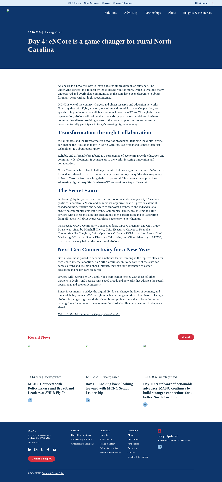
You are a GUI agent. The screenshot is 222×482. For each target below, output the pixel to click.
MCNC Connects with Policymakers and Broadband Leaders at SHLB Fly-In (51, 388)
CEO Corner (74, 3)
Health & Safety (107, 444)
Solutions (111, 13)
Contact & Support (122, 3)
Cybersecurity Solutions (82, 444)
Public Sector (106, 439)
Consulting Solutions (81, 435)
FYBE (130, 233)
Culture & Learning (109, 448)
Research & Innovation (111, 452)
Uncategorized (52, 32)
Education (104, 435)
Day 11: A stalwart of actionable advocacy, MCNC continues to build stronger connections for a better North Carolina (168, 390)
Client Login (201, 3)
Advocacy (131, 13)
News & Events (91, 3)
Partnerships (153, 13)
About (172, 13)
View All (186, 337)
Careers (106, 3)
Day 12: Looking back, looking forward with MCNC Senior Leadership (109, 388)
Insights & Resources (197, 13)
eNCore (132, 112)
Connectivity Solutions (82, 439)
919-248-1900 (34, 443)
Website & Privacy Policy (53, 473)
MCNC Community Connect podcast (95, 225)
